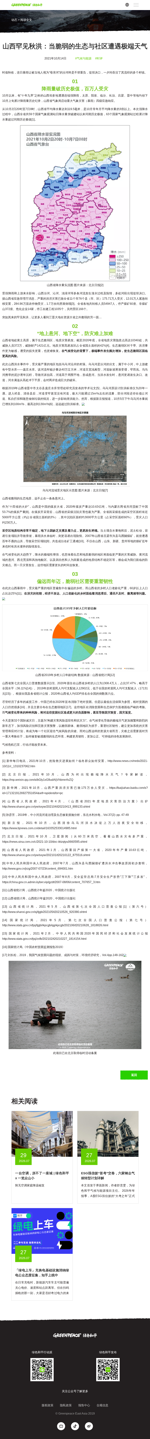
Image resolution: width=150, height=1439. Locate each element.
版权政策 (47, 1405)
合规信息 (102, 1405)
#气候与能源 (83, 58)
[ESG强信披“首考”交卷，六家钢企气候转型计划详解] (107, 1133)
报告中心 (84, 1405)
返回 (134, 1075)
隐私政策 (66, 1405)
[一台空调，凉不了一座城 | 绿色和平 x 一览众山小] (42, 1133)
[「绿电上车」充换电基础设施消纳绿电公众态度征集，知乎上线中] (42, 1230)
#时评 (99, 58)
